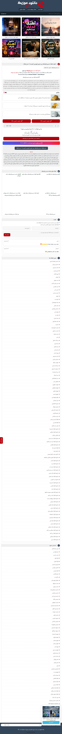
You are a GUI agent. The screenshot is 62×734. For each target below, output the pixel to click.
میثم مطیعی (55, 653)
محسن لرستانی (55, 596)
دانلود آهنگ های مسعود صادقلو (51, 492)
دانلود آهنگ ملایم (54, 524)
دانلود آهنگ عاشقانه (54, 514)
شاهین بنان (55, 381)
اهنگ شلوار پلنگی (54, 694)
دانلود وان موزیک (14, 72)
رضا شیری (56, 343)
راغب (57, 337)
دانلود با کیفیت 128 (16, 121)
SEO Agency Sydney (53, 703)
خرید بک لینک (55, 697)
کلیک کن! (51, 722)
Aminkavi (32, 732)
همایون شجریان (54, 669)
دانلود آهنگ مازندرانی (53, 517)
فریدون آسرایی (55, 564)
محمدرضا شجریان (54, 605)
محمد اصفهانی (55, 602)
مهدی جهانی (55, 637)
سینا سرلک (56, 375)
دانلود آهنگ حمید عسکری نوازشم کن (31, 58)
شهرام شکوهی (55, 388)
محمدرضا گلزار (55, 609)
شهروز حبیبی (55, 394)
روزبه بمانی (56, 353)
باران (50, 67)
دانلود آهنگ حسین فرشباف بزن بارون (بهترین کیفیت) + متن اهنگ (39, 64)
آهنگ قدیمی (55, 422)
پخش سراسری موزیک (53, 700)
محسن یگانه (55, 599)
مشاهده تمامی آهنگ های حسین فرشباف (31, 138)
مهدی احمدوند (55, 634)
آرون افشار (56, 274)
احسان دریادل (55, 264)
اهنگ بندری (55, 684)
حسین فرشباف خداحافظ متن (50, 193)
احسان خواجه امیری (54, 261)
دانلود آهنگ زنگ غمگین (53, 527)
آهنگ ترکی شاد (11, 58)
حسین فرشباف (54, 67)
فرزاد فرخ (56, 558)
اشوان (57, 277)
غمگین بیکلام (55, 435)
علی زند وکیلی (55, 416)
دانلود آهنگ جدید (36, 70)
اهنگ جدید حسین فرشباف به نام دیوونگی (11, 193)
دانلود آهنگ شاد (54, 489)
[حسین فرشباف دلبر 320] (51, 204)
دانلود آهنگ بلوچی (54, 501)
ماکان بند (56, 577)
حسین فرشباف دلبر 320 (50, 214)
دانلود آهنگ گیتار (54, 460)
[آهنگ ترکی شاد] (11, 48)
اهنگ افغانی (55, 678)
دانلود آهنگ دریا (54, 464)
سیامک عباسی (55, 366)
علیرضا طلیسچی (54, 410)
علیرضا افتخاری (55, 403)
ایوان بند (56, 299)
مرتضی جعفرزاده (55, 624)
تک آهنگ (46, 67)
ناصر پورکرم (56, 659)
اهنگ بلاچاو (55, 681)
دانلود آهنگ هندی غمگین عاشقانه (51, 457)
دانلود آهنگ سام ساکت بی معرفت (11, 37)
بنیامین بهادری (55, 309)
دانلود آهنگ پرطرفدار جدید (52, 498)
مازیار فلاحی (55, 574)
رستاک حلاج (55, 340)
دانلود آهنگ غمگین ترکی (53, 511)
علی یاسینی (55, 555)
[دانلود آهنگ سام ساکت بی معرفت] (11, 26)
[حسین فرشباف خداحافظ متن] (51, 182)
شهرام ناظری (55, 391)
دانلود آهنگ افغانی (50, 58)
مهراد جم (56, 647)
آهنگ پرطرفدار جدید (31, 9)
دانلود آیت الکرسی (54, 479)
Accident (34, 732)
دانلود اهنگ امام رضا (54, 429)
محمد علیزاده (55, 612)
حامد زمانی (56, 318)
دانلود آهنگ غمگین (54, 432)
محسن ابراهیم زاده (54, 590)
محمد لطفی (55, 615)
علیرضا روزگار (55, 407)
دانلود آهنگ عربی (54, 539)
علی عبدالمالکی (55, 548)
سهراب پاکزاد (55, 362)
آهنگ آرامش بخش (54, 419)
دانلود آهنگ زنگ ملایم (53, 473)
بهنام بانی (56, 312)
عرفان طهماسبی (55, 397)
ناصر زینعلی (56, 662)
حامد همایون (55, 321)
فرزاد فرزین (56, 561)
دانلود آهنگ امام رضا (54, 483)
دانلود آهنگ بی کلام (54, 533)
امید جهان (56, 280)
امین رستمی (55, 293)
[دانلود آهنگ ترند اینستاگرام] (31, 26)
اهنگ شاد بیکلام (54, 691)
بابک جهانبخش (55, 302)
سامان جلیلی (55, 359)
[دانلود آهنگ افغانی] (50, 48)
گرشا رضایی (56, 571)
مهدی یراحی (55, 643)
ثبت (31, 131)
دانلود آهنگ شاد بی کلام (53, 495)
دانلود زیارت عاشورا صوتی (52, 454)
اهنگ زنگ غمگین (54, 688)
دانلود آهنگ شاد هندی (53, 476)
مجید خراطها (55, 583)
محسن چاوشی (55, 593)
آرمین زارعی (56, 271)
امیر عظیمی (55, 286)
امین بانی (56, 290)
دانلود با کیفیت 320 (45, 121)
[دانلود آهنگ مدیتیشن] (50, 26)
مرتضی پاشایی (55, 621)
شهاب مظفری (55, 384)
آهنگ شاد (40, 9)
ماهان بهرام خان (54, 580)
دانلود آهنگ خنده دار (54, 467)
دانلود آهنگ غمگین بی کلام (52, 530)
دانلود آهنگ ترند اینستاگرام (31, 37)
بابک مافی (56, 305)
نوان (57, 666)
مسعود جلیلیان (55, 628)
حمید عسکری (55, 331)
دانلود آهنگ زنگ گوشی (53, 505)
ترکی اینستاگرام (55, 426)
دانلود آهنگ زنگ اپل (54, 521)
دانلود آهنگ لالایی (54, 486)
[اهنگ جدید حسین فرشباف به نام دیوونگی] (12, 182)
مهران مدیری (55, 650)
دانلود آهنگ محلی (54, 508)
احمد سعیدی (55, 267)
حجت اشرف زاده (54, 328)
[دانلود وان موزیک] (31, 4)
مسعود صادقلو (55, 631)
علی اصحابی (55, 400)
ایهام (57, 296)
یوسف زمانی (55, 675)
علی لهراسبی (55, 552)
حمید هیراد (56, 334)
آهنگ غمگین (22, 9)
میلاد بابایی (55, 656)
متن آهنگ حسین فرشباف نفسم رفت (12, 214)
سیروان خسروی (55, 369)
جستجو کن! (3, 13)
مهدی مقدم (55, 640)
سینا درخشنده (55, 372)
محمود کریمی (55, 618)
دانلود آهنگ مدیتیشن (50, 37)
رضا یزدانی (56, 350)
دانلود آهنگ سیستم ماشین (52, 470)
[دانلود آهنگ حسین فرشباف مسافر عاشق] (31, 182)
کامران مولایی (55, 567)
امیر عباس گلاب (55, 283)
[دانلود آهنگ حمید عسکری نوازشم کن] (31, 48)
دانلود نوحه (56, 451)
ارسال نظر (7, 234)
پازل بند (56, 315)
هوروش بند (56, 672)
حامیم (57, 324)
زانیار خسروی (55, 356)
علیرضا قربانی (55, 413)
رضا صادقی (56, 346)
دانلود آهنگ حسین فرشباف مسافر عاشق (31, 193)
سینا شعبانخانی (55, 378)
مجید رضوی (55, 586)
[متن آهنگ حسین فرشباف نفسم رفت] (12, 204)
